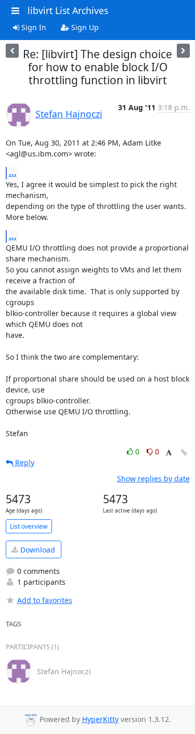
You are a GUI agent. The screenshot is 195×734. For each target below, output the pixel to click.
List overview (29, 526)
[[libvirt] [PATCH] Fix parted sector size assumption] (12, 51)
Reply (23, 462)
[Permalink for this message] (184, 452)
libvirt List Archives (68, 10)
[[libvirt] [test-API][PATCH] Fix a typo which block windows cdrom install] (183, 51)
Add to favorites (44, 600)
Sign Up (84, 27)
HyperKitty (100, 719)
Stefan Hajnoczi (68, 114)
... (13, 172)
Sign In (32, 27)
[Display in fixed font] (169, 453)
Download (36, 550)
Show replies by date (153, 478)
